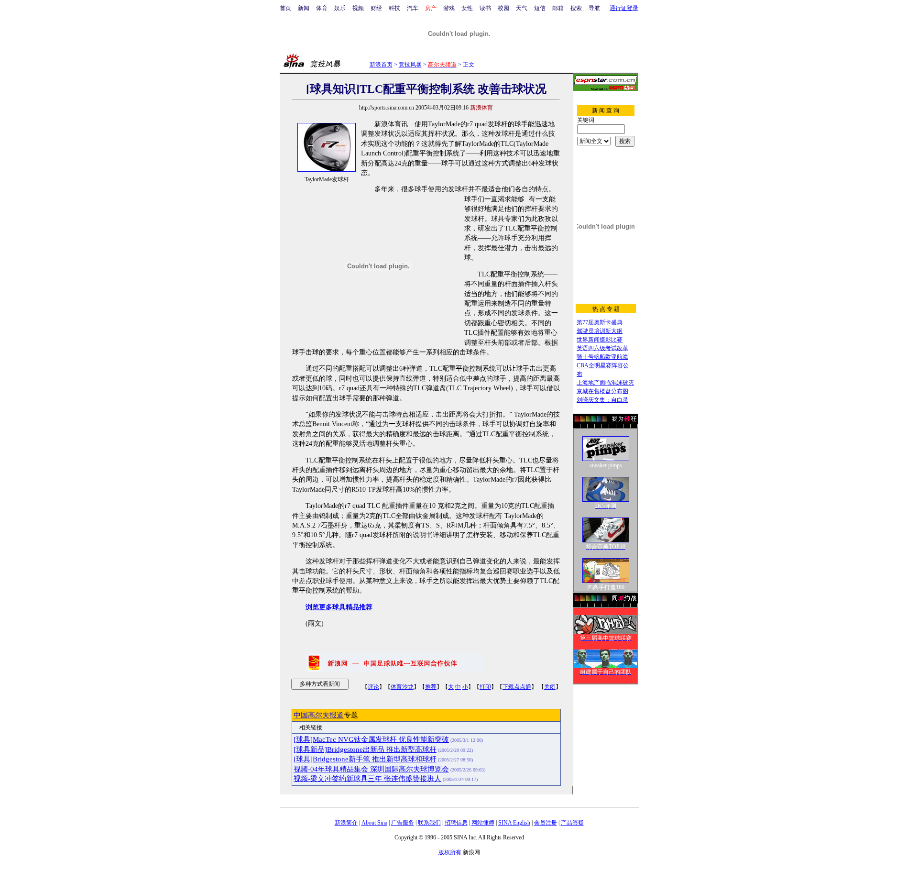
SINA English (514, 822)
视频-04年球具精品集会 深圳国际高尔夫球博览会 (371, 769)
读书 (485, 8)
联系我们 (429, 822)
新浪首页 (381, 64)
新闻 (303, 8)
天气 (521, 8)
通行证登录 (624, 8)
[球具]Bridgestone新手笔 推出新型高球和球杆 (365, 759)
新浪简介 (346, 822)
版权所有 (449, 852)
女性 (467, 8)
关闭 (550, 686)
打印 (485, 686)
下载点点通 (517, 686)
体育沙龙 (402, 686)
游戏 (449, 8)
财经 (376, 8)
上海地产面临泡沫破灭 (605, 382)
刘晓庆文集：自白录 (602, 399)
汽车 (412, 8)
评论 (373, 686)
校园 (503, 8)
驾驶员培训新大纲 (600, 331)
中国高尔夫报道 (319, 715)
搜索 (576, 8)
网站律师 (482, 822)
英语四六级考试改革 (602, 348)
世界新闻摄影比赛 (600, 339)
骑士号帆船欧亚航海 (602, 356)
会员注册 (545, 822)
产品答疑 (572, 822)
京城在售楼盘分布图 (602, 391)
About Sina (374, 822)
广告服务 (402, 822)
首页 (285, 8)
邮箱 (558, 8)
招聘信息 (456, 822)
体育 (322, 8)
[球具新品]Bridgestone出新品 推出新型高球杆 (365, 749)
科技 (394, 8)
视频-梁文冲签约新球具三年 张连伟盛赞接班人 (367, 778)
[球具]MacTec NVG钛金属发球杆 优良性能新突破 (371, 739)
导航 (594, 8)
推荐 (431, 686)
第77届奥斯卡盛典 (600, 322)
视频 (358, 8)
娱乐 (340, 8)
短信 (540, 8)
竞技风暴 (410, 64)
